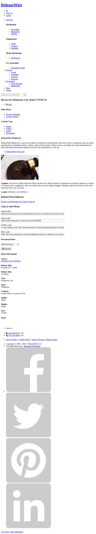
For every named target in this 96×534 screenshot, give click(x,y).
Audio (8, 131)
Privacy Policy (12, 340)
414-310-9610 (14, 335)
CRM (13, 44)
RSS (10, 104)
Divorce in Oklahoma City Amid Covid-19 (18, 202)
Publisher (14, 48)
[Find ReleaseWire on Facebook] (28, 391)
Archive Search (12, 117)
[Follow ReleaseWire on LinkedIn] (28, 528)
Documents (10, 133)
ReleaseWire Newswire (15, 152)
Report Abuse (51, 340)
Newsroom (10, 81)
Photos (8, 126)
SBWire (14, 34)
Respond (14, 79)
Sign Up (9, 13)
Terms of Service (38, 340)
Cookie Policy (24, 340)
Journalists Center (18, 68)
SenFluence (15, 58)
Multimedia (15, 86)
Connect (14, 46)
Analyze (14, 77)
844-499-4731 (14, 333)
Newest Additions (13, 114)
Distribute (15, 75)
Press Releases (16, 84)
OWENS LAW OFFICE (11, 261)
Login (8, 15)
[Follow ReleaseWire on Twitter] (28, 437)
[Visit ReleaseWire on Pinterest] (28, 482)
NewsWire (15, 29)
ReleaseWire (11, 5)
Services (9, 20)
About (8, 90)
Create (13, 72)
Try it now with (12, 532)
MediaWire (15, 32)
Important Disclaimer (32, 346)
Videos (9, 129)
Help (8, 88)
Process (9, 70)
